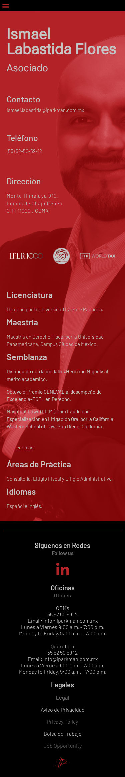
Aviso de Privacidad (63, 709)
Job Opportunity (63, 745)
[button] (5, 5)
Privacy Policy (62, 721)
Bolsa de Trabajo (63, 733)
